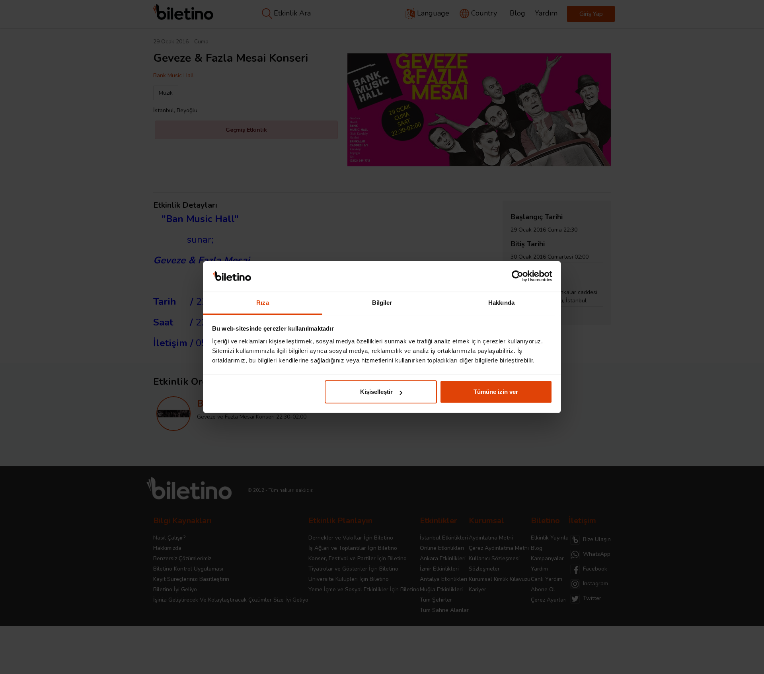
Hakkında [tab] (501, 302)
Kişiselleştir (376, 391)
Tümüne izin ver (496, 391)
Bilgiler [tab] (382, 302)
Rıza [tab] (262, 302)
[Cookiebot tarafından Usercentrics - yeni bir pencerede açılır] (517, 276)
